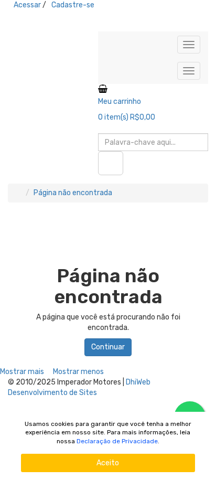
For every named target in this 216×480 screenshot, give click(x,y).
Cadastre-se (72, 5)
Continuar (108, 347)
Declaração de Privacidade (117, 441)
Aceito (107, 462)
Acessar (27, 5)
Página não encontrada (73, 192)
